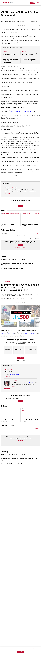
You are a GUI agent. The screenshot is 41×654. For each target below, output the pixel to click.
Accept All (20, 651)
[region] (20, 236)
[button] (2, 3)
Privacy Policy (35, 648)
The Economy (4, 8)
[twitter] (20, 25)
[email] (24, 25)
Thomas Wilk (4, 298)
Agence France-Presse (6, 21)
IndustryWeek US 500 (5, 281)
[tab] (4, 233)
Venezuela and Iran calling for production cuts (21, 111)
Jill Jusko (9, 298)
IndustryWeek (31, 382)
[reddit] (22, 25)
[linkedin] (18, 25)
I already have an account (20, 247)
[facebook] (16, 25)
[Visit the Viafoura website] (37, 238)
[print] (39, 25)
